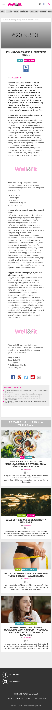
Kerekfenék (34, 11)
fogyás (29, 457)
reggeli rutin (30, 623)
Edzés (16, 11)
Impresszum (40, 699)
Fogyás (9, 11)
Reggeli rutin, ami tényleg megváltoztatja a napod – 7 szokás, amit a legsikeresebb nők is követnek (26, 631)
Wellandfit (27, 469)
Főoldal (4, 20)
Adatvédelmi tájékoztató (18, 699)
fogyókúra (29, 60)
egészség (21, 516)
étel (22, 457)
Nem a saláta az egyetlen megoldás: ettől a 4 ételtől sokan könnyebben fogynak (26, 464)
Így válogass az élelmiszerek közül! (26, 20)
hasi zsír (30, 516)
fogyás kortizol (29, 569)
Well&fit (16, 78)
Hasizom (43, 11)
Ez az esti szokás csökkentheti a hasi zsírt (26, 521)
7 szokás (19, 623)
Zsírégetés (24, 11)
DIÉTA (2, 11)
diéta (20, 60)
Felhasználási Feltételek (26, 694)
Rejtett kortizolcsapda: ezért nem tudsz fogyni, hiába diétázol (26, 574)
